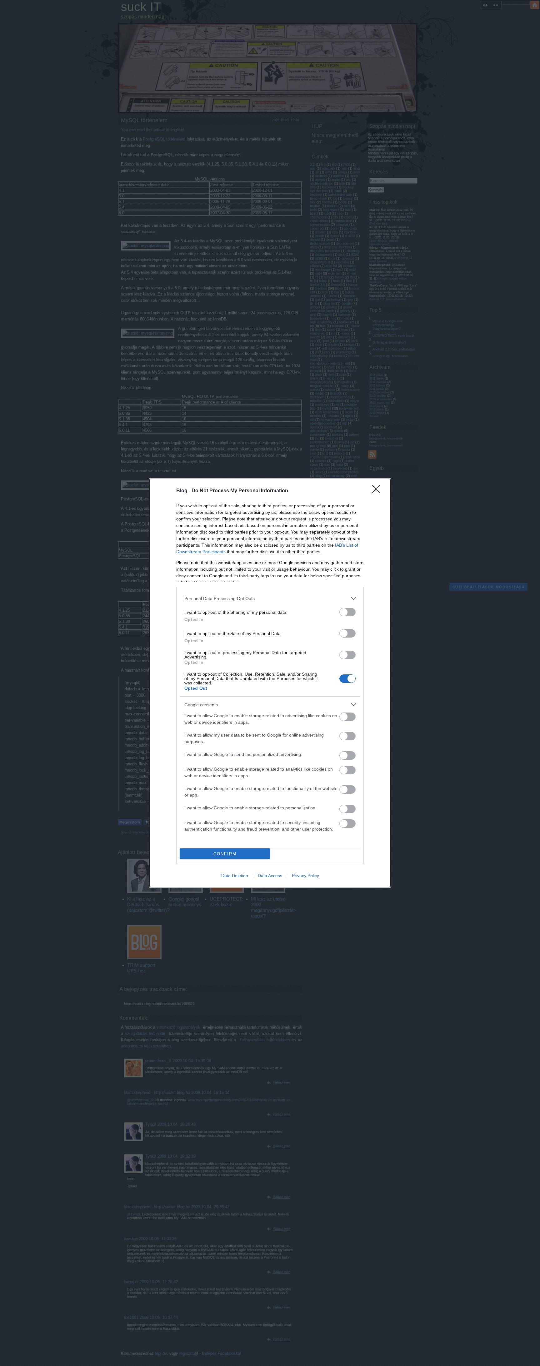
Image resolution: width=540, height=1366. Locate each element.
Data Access (270, 875)
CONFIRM (225, 854)
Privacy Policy (305, 875)
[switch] (347, 612)
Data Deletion (234, 875)
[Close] (378, 491)
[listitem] (270, 598)
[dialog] (270, 683)
